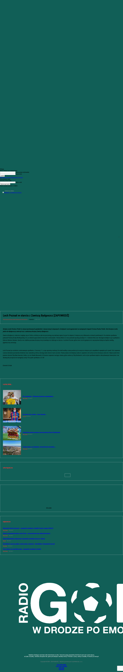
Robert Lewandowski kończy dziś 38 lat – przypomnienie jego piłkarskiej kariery (26, 533)
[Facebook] (1, 188)
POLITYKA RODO (61, 665)
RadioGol (31, 319)
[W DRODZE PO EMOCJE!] (15, 237)
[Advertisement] (61, 294)
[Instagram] (4, 188)
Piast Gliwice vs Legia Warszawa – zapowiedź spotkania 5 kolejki (22, 549)
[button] (119, 237)
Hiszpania (5, 546)
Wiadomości (18, 319)
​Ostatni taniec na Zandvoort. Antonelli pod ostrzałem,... (39, 447)
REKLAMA (61, 668)
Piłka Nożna (6, 319)
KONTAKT (61, 669)
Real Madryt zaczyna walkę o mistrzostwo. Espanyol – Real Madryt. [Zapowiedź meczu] (29, 544)
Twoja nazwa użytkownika (22, 172)
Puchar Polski (12, 319)
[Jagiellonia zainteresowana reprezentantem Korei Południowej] (12, 433)
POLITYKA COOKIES (61, 666)
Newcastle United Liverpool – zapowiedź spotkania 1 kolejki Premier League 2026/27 (28, 528)
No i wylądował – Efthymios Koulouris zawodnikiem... (38, 396)
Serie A (4, 540)
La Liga (24, 416)
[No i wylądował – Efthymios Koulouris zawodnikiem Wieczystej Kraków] (12, 397)
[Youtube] (9, 188)
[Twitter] (7, 188)
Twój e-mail (18, 182)
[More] (67, 475)
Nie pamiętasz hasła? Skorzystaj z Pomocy (11, 177)
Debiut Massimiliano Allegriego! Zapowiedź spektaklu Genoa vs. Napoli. (24, 538)
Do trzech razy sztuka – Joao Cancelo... (34, 414)
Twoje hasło (18, 174)
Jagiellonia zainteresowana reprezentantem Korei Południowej (41, 432)
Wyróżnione (24, 319)
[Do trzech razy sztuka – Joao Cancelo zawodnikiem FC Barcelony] (12, 415)
